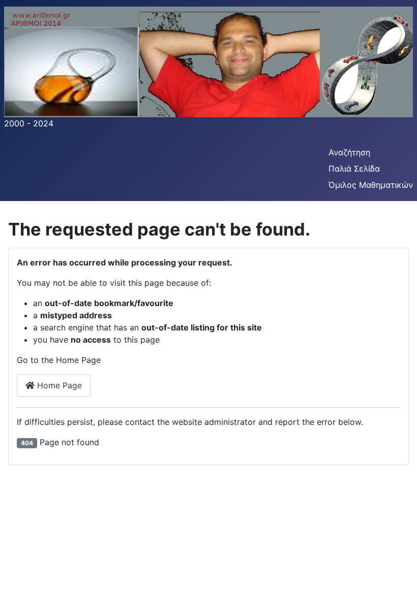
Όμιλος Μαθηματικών (371, 185)
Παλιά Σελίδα (354, 168)
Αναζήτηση (349, 152)
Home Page (58, 385)
